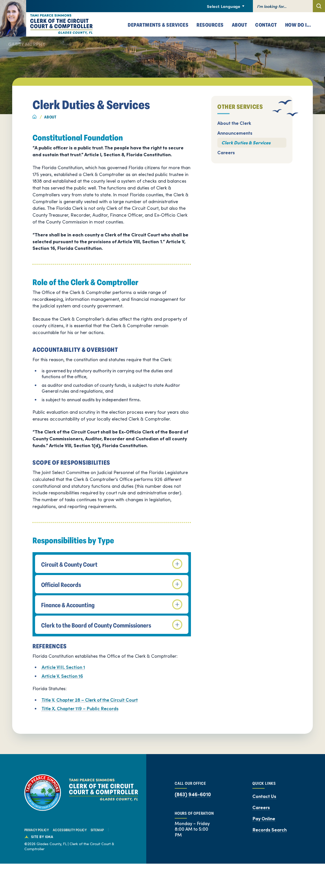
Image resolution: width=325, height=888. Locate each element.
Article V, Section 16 (62, 676)
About (50, 116)
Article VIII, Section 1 (63, 667)
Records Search (269, 830)
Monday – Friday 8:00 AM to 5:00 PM (192, 829)
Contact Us (264, 796)
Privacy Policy (36, 829)
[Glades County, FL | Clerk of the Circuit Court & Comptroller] (46, 24)
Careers (261, 807)
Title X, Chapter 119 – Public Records (80, 708)
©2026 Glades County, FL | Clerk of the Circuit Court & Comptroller (69, 846)
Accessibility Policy (70, 829)
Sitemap (97, 829)
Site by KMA (42, 836)
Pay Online (263, 818)
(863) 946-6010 (193, 794)
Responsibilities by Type (73, 540)
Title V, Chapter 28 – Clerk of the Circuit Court (90, 700)
